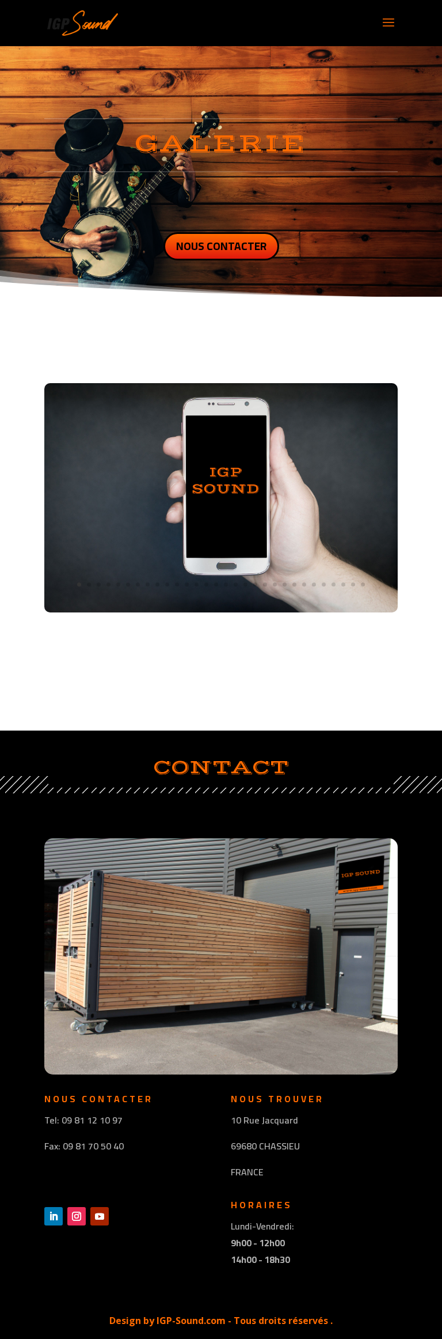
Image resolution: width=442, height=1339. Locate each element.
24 (304, 584)
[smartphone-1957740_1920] (221, 608)
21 (275, 584)
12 (187, 584)
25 (314, 584)
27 (334, 584)
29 (353, 584)
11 (177, 584)
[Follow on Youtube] (99, 1216)
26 (324, 584)
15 (216, 584)
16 (226, 584)
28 (343, 584)
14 (206, 584)
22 (285, 584)
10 (167, 584)
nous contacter (221, 246)
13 (197, 584)
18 (245, 584)
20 (265, 584)
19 (255, 584)
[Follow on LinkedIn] (53, 1216)
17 (236, 584)
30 (363, 584)
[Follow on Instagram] (76, 1216)
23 (294, 584)
